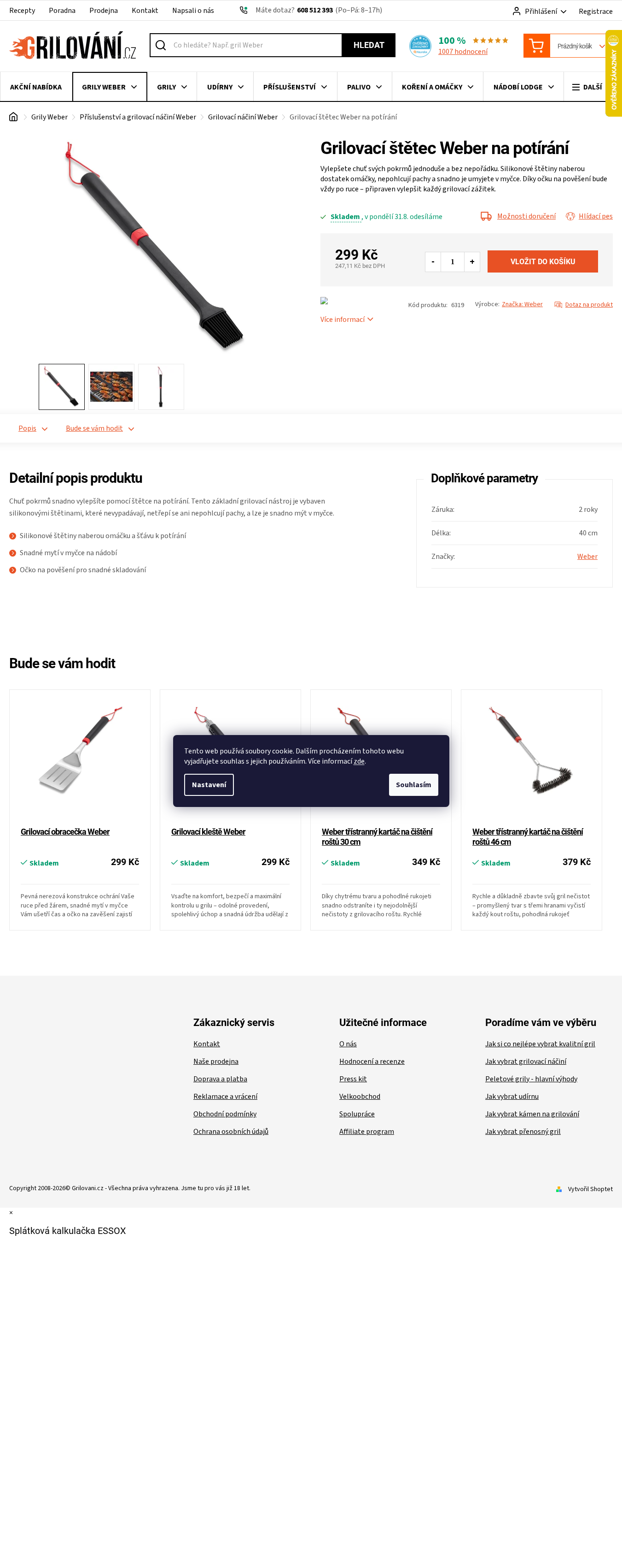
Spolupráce (357, 1114)
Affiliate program (366, 1132)
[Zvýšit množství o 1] (472, 262)
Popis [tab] (27, 428)
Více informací (342, 319)
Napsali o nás (193, 11)
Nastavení (209, 785)
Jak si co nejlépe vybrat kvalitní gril (540, 1044)
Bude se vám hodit (94, 428)
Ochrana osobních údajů (230, 1132)
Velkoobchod (359, 1096)
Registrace (596, 11)
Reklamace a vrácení (225, 1096)
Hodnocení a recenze (372, 1061)
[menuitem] (36, 87)
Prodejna (103, 11)
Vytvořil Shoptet (590, 1189)
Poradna (62, 11)
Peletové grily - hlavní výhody (531, 1079)
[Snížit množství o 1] (433, 262)
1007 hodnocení (463, 52)
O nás (348, 1044)
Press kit (353, 1079)
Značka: (522, 304)
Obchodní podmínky (224, 1114)
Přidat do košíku (543, 261)
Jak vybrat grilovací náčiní (525, 1061)
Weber (587, 557)
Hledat (369, 45)
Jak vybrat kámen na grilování (532, 1114)
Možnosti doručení (526, 216)
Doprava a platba (220, 1079)
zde (359, 761)
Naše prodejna (215, 1061)
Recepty (22, 11)
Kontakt (145, 11)
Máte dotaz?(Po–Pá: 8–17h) (319, 10)
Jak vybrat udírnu (512, 1096)
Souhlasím (413, 785)
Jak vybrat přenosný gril (523, 1132)
